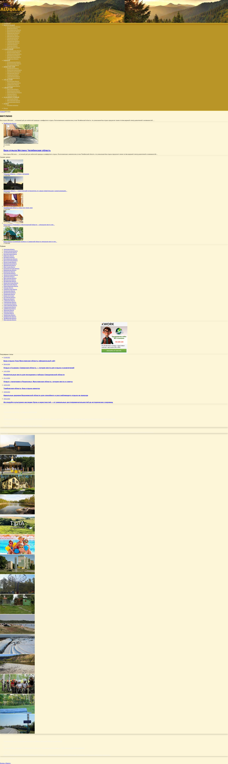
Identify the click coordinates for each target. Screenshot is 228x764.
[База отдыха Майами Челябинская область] (17, 613)
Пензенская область (13, 73)
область (72, 432)
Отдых (6, 103)
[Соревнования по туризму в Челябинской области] (17, 693)
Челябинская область (13, 86)
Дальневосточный (11, 97)
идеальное (30, 432)
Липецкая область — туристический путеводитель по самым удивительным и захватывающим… (35, 191)
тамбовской (127, 432)
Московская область (13, 36)
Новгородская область (14, 57)
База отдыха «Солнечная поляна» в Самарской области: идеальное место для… (30, 241)
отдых (79, 432)
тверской (132, 432)
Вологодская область (13, 52)
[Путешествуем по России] (13, 20)
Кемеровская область (13, 91)
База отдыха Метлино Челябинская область (27, 150)
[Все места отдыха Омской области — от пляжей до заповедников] (17, 513)
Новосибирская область (14, 92)
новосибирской (56, 432)
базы (6, 432)
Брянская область (12, 28)
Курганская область (13, 81)
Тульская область (12, 46)
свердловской (121, 432)
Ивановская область (13, 33)
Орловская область (13, 38)
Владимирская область (14, 30)
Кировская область (13, 68)
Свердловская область (14, 83)
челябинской (142, 432)
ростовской (97, 432)
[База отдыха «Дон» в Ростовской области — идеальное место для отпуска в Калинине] (17, 733)
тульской (136, 432)
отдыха (87, 431)
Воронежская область (13, 31)
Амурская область (12, 99)
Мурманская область (13, 55)
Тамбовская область (13, 43)
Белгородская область (13, 27)
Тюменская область (13, 84)
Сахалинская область (13, 102)
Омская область (12, 94)
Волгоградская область (14, 63)
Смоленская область (13, 41)
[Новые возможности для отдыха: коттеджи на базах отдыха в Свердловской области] (17, 494)
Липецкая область (12, 35)
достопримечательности (17, 432)
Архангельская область (14, 51)
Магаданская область (13, 100)
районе (92, 432)
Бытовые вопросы (12, 105)
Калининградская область (11, 268)
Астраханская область (13, 62)
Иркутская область (13, 89)
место (44, 432)
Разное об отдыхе (9, 296)
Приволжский (9, 67)
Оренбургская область (14, 71)
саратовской (114, 432)
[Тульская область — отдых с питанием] (13, 172)
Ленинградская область (14, 54)
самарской (108, 432)
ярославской (149, 432)
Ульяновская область (13, 78)
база (2, 432)
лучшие (37, 432)
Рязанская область (12, 39)
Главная (2, 111)
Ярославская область (13, 47)
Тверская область (12, 44)
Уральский (8, 79)
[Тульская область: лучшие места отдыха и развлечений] (17, 533)
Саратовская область (13, 76)
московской (49, 432)
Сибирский (8, 87)
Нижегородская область (14, 70)
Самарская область (13, 75)
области (64, 431)
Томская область (12, 95)
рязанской (103, 432)
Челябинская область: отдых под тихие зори (18, 208)
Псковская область (12, 59)
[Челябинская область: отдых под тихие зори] (13, 206)
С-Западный (8, 49)
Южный (7, 60)
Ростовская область (13, 65)
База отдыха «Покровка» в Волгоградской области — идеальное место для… (29, 224)
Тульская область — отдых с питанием (16, 174)
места (41, 432)
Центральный (9, 25)
